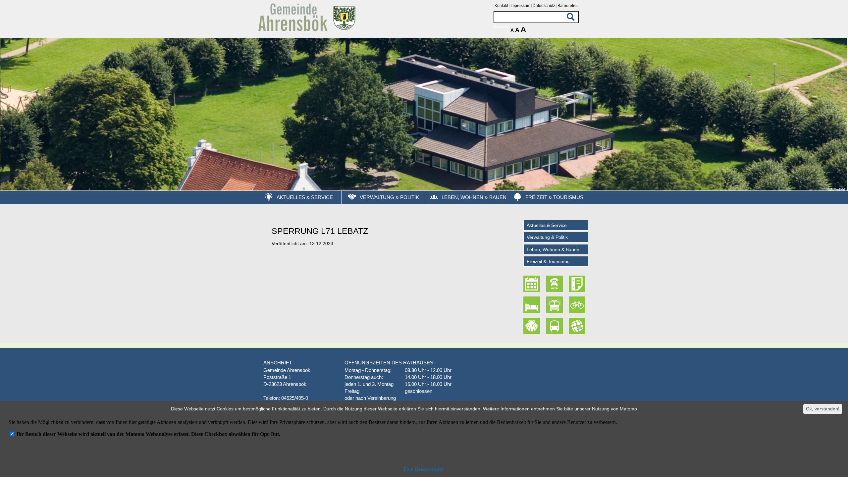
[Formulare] (577, 283)
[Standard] (308, 30)
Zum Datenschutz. (424, 469)
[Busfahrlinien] (555, 326)
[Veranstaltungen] (532, 283)
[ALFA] (555, 283)
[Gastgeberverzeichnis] (532, 304)
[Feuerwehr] (555, 304)
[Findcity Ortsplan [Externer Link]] (577, 326)
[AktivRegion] (577, 304)
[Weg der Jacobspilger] (532, 326)
